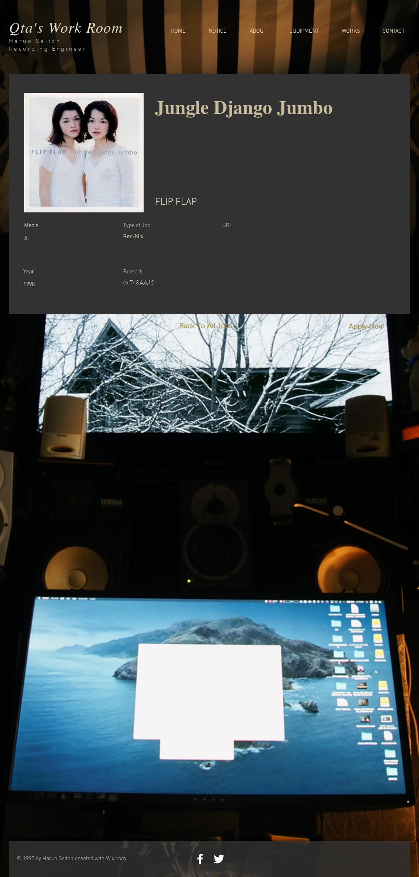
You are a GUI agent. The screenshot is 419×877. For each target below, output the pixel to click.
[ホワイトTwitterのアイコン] (219, 859)
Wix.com (116, 858)
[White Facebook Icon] (200, 859)
